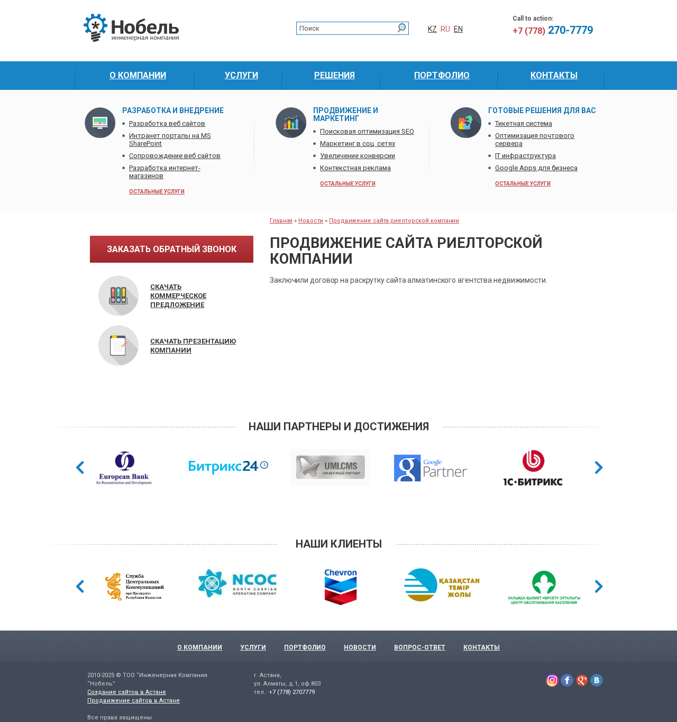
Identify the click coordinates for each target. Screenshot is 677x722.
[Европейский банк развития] (124, 469)
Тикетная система (523, 123)
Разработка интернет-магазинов (164, 172)
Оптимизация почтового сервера (534, 139)
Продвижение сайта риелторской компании (394, 220)
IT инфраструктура (525, 156)
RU (445, 29)
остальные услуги (157, 192)
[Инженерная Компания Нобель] (131, 39)
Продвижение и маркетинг (345, 114)
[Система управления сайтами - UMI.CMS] (330, 469)
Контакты (481, 647)
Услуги (253, 647)
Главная (281, 220)
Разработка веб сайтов (167, 123)
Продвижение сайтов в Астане (133, 700)
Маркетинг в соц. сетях (357, 143)
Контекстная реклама (355, 168)
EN (458, 29)
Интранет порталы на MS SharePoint (170, 139)
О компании (199, 647)
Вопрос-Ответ (419, 647)
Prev (80, 467)
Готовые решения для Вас (542, 110)
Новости (310, 220)
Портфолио (305, 647)
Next (599, 467)
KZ (432, 29)
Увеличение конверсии (357, 156)
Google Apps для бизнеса (536, 168)
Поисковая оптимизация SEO (367, 131)
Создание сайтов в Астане (126, 692)
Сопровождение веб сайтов (175, 156)
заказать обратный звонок (171, 249)
